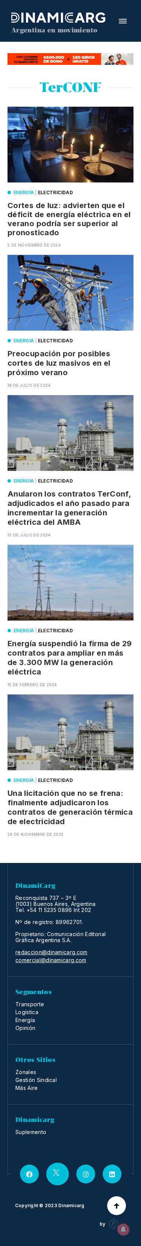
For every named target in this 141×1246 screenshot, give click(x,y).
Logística (26, 1012)
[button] (123, 21)
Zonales (25, 1072)
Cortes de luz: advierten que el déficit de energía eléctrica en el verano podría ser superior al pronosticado (69, 219)
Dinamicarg (71, 1205)
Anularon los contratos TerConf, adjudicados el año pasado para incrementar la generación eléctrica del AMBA (69, 508)
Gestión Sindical (36, 1080)
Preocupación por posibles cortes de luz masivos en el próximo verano (59, 363)
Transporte (29, 1004)
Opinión (25, 1028)
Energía (24, 192)
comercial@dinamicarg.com (50, 960)
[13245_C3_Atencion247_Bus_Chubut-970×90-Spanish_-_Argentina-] (70, 59)
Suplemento (30, 1132)
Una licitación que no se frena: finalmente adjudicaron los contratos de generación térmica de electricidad (70, 807)
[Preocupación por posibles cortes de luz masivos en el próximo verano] (70, 293)
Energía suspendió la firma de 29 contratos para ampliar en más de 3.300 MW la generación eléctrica (70, 657)
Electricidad (55, 192)
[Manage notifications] (123, 1229)
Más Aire (26, 1088)
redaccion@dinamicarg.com (51, 952)
